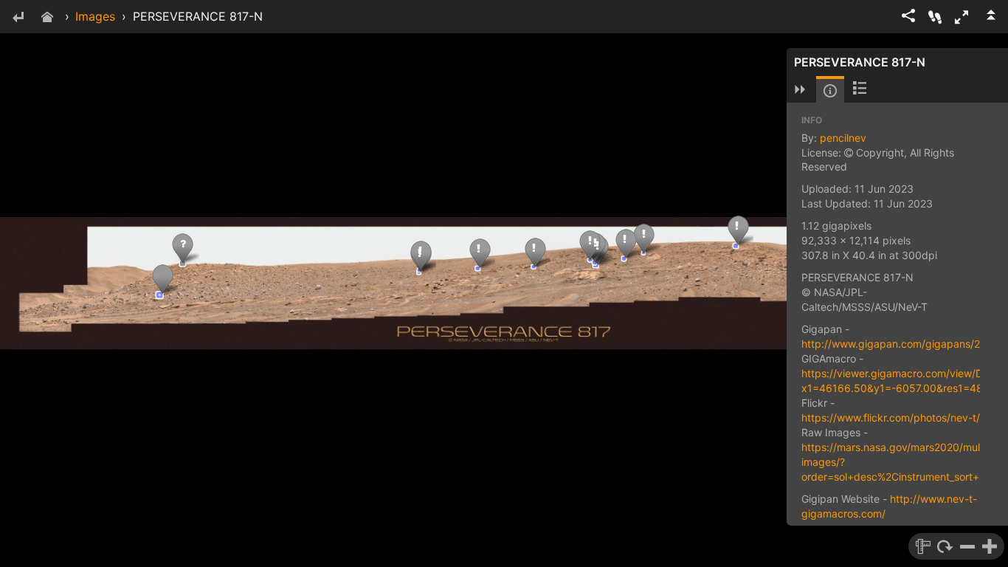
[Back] (17, 18)
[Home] (47, 18)
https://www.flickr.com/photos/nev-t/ (890, 417)
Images (95, 16)
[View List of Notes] (860, 89)
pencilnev (843, 137)
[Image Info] (830, 91)
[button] (961, 17)
